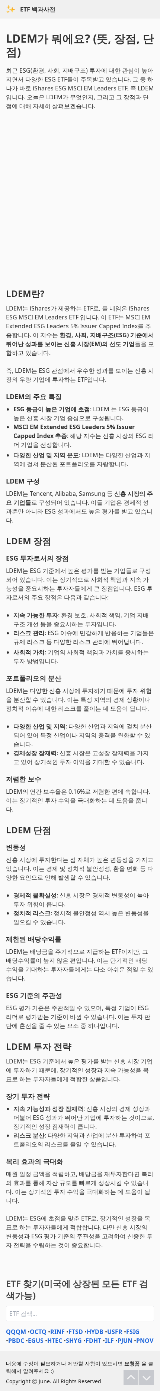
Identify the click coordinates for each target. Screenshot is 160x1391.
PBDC (16, 1341)
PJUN (125, 1341)
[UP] (131, 1377)
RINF (57, 1332)
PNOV (144, 1341)
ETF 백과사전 (37, 9)
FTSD (75, 1332)
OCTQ (38, 1332)
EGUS (36, 1341)
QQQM (16, 1332)
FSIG (133, 1332)
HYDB (95, 1332)
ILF (109, 1341)
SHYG (74, 1341)
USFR (114, 1332)
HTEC (54, 1341)
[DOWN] (146, 1377)
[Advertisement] (80, 197)
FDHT (93, 1341)
